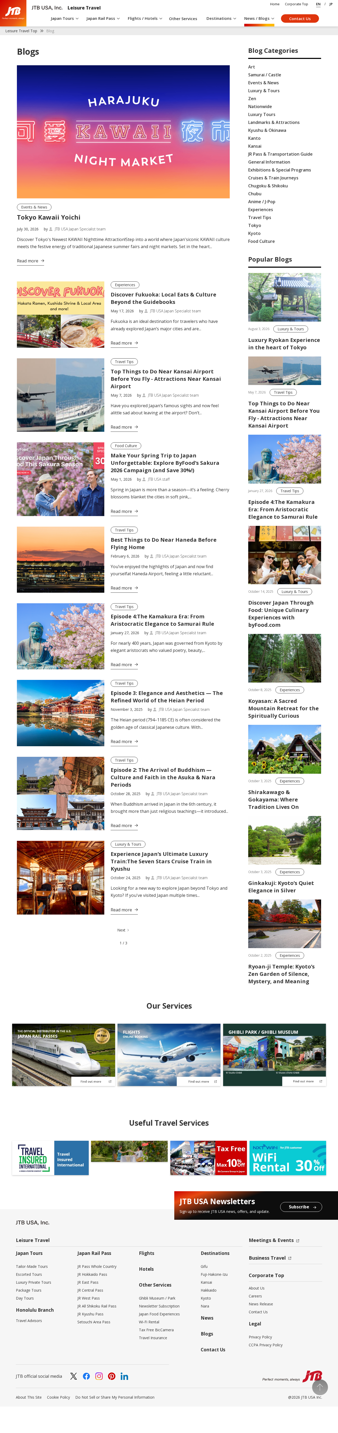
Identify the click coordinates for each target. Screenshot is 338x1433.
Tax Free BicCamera (156, 1329)
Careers (255, 1295)
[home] (13, 13)
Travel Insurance (153, 1337)
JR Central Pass (90, 1290)
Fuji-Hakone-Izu (214, 1274)
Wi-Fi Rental (149, 1321)
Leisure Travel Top (21, 30)
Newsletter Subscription (159, 1306)
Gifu (204, 1266)
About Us (257, 1288)
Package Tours (28, 1290)
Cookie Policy (58, 1397)
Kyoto (206, 1298)
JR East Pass (87, 1282)
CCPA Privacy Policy (266, 1344)
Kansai (206, 1282)
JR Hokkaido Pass (92, 1274)
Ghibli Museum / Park (157, 1298)
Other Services (183, 18)
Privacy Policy (260, 1336)
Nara (205, 1306)
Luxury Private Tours (33, 1282)
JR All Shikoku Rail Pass (96, 1306)
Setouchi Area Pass (93, 1321)
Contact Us (300, 18)
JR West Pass (88, 1298)
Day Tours (25, 1298)
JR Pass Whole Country (96, 1266)
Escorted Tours (29, 1274)
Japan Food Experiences (159, 1313)
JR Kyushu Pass (90, 1313)
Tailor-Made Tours (32, 1266)
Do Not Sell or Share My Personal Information (114, 1397)
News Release (261, 1303)
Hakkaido (209, 1290)
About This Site (29, 1397)
